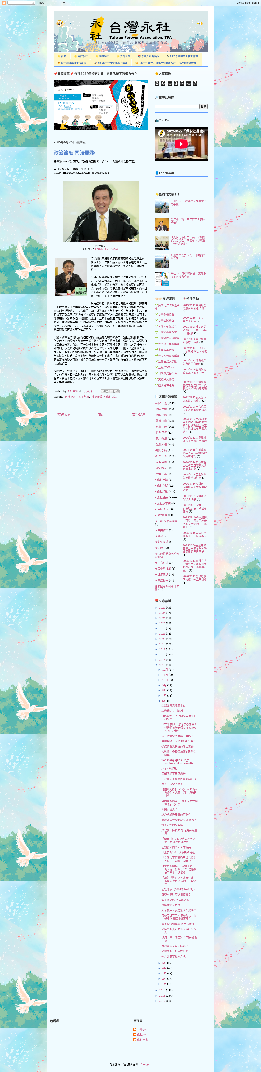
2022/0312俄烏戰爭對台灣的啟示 (194, 362)
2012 (162, 1000)
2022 (162, 628)
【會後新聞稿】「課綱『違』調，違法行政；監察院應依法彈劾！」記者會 (178, 869)
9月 (164, 685)
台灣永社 (142, 1029)
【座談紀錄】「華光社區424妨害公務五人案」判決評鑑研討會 (179, 792)
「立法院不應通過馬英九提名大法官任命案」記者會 (178, 859)
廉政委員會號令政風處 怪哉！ (179, 819)
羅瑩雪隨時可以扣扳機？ (176, 894)
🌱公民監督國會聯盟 (167, 355)
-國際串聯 (161, 415)
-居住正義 (161, 426)
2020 (162, 639)
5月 (164, 963)
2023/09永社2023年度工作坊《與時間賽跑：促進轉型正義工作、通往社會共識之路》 (195, 425)
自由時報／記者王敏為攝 (106, 249)
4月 (164, 968)
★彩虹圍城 (161, 541)
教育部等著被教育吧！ (174, 956)
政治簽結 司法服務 (172, 710)
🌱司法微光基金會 (166, 373)
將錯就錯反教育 (170, 905)
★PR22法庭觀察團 (166, 521)
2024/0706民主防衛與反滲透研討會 (194, 476)
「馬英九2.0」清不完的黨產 (178, 852)
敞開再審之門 (169, 809)
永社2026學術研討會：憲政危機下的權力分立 (188, 275)
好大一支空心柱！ (172, 784)
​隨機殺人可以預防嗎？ (174, 945)
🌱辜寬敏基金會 (164, 349)
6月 (164, 700)
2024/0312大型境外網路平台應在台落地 (195, 439)
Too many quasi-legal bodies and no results (177, 762)
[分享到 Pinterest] (118, 391)
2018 (162, 649)
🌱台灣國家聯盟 (164, 320)
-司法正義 (70, 396)
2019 (162, 644)
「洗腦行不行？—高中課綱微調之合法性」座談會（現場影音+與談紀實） (188, 240)
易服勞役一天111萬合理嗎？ (178, 741)
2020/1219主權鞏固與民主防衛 (194, 319)
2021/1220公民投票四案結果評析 (194, 341)
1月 (164, 983)
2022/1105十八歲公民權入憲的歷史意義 (195, 408)
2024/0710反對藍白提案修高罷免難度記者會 (195, 487)
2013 (162, 995)
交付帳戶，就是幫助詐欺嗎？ (178, 910)
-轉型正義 (161, 473)
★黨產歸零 (161, 580)
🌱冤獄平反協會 (164, 379)
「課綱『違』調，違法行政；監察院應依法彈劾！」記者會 (178, 881)
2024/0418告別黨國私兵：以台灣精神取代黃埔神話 (195, 453)
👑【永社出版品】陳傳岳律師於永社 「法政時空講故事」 (167, 63)
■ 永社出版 (161, 479)
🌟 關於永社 (81, 56)
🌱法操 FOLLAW (165, 367)
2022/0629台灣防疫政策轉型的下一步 (194, 371)
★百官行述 (161, 562)
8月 (164, 690)
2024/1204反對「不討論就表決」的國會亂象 (195, 508)
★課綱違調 (161, 574)
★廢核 (159, 535)
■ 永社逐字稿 (163, 503)
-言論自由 (161, 462)
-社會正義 (96, 396)
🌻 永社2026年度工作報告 (71, 63)
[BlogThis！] (107, 391)
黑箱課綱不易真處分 (173, 773)
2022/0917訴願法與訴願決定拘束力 (194, 399)
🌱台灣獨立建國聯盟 (167, 343)
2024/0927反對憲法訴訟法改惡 (194, 497)
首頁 (101, 414)
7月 (164, 695)
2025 (162, 612)
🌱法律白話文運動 (166, 361)
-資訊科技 (161, 468)
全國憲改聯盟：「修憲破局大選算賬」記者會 (179, 802)
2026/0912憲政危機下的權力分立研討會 (195, 578)
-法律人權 (161, 444)
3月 (164, 973)
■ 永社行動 (161, 491)
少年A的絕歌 (169, 768)
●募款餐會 (161, 515)
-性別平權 (161, 432)
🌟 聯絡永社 (102, 56)
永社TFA (142, 1034)
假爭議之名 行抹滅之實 (175, 899)
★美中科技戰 (163, 568)
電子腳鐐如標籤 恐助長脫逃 (177, 923)
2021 (162, 633)
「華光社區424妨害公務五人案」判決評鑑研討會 (178, 840)
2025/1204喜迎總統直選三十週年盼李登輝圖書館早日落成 (195, 548)
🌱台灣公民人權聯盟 (167, 337)
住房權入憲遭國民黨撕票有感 (178, 779)
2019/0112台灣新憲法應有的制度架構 (194, 307)
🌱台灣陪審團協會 (166, 332)
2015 (162, 665)
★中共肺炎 (161, 530)
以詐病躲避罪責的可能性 (176, 814)
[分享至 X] (110, 391)
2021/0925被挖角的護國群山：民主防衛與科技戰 (195, 330)
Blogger (146, 1064)
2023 (162, 623)
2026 (162, 607)
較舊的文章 (138, 414)
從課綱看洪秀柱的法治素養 (177, 746)
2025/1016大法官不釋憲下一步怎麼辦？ (195, 534)
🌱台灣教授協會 (164, 314)
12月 (165, 669)
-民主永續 (83, 396)
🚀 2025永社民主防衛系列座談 (111, 63)
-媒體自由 (161, 420)
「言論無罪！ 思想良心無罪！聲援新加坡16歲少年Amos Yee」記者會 (179, 727)
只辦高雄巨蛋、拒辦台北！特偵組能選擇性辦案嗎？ (178, 917)
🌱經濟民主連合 (164, 385)
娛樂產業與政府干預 (173, 705)
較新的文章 (63, 414)
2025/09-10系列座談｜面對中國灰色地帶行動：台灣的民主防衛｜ (195, 522)
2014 (162, 990)
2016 (162, 659)
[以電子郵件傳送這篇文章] (103, 391)
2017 (162, 654)
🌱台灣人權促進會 (166, 326)
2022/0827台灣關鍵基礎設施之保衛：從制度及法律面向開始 (195, 385)
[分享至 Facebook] (114, 391)
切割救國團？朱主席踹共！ (177, 847)
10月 (165, 679)
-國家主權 (161, 409)
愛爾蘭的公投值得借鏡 (174, 951)
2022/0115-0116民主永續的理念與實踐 (195, 350)
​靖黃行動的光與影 (172, 825)
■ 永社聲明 (161, 485)
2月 (164, 978)
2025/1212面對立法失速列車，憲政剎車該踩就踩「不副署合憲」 (195, 565)
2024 (162, 617)
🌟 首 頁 (61, 56)
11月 (165, 674)
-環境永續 (161, 450)
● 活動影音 (161, 509)
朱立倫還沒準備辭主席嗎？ (177, 735)
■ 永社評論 (110, 396)
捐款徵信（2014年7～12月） (178, 889)
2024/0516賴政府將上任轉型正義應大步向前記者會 (195, 465)
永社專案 (142, 1039)
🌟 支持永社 (123, 56)
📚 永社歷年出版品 (148, 56)
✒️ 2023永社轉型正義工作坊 (182, 56)
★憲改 (159, 547)
